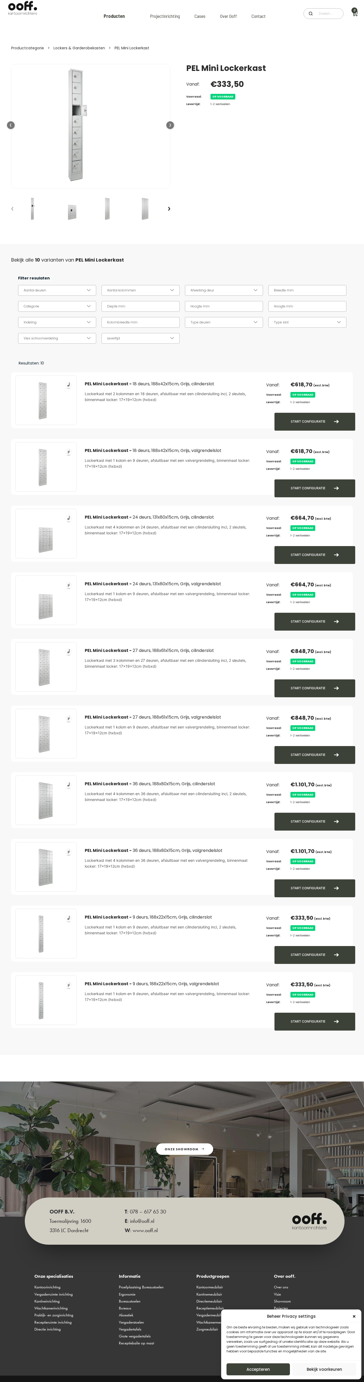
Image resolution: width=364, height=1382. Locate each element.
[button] (170, 125)
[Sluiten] (354, 1316)
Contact (259, 16)
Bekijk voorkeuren (324, 1369)
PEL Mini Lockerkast (132, 48)
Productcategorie (27, 48)
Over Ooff (228, 16)
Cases (200, 16)
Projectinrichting (165, 16)
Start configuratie (308, 421)
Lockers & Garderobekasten (79, 48)
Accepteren (258, 1369)
